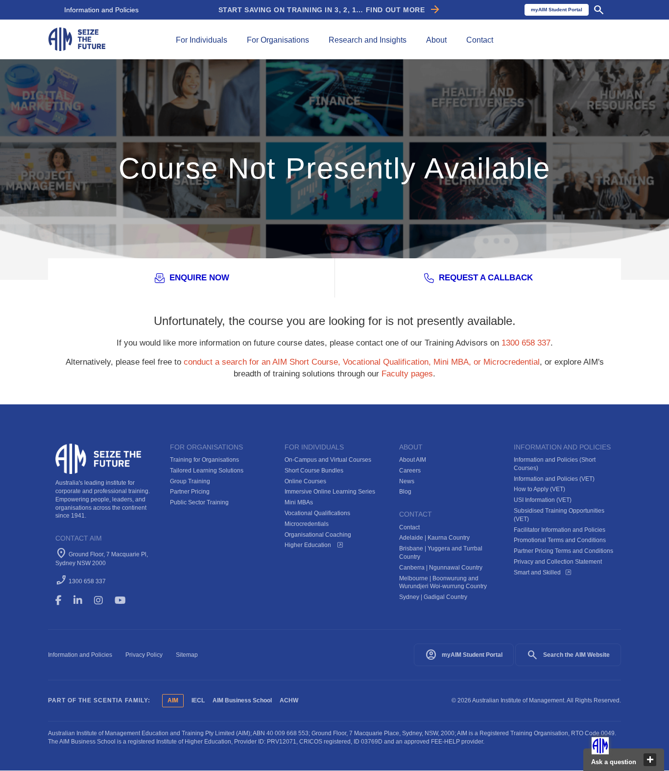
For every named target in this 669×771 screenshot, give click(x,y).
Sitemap (187, 654)
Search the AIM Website (568, 655)
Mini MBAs (299, 502)
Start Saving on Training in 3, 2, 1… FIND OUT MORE (329, 10)
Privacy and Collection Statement (558, 561)
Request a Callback (486, 277)
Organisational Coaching (318, 534)
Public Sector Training (199, 502)
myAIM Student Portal (463, 655)
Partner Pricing (190, 491)
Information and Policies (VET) (554, 478)
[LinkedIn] (82, 600)
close (650, 759)
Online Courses (305, 481)
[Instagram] (103, 600)
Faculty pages (407, 373)
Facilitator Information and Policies (559, 529)
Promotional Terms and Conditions (560, 540)
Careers (410, 470)
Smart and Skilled (537, 572)
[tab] (201, 39)
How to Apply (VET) (539, 489)
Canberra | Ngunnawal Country (440, 567)
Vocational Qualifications (317, 513)
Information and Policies (101, 10)
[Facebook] (63, 600)
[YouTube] (127, 600)
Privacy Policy (144, 654)
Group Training (190, 481)
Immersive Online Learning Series (330, 491)
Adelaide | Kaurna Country (434, 537)
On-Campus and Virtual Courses (328, 459)
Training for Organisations (204, 459)
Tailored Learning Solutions (206, 470)
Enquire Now (199, 277)
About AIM (412, 459)
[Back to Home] (76, 38)
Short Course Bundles (314, 470)
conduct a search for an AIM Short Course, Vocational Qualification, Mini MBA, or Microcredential (362, 362)
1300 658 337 (526, 343)
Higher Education (309, 545)
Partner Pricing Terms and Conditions (563, 550)
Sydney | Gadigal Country (433, 597)
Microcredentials (307, 524)
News (406, 481)
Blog (405, 491)
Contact (409, 527)
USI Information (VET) (543, 500)
